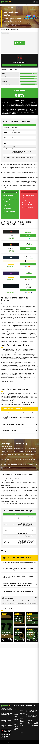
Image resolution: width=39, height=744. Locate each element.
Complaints (16, 726)
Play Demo (20, 43)
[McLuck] (10, 244)
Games (21, 725)
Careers (15, 724)
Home (2, 7)
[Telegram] (7, 737)
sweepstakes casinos (21, 339)
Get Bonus (28, 235)
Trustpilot (28, 728)
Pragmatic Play (18, 309)
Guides (21, 723)
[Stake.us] (10, 257)
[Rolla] (10, 231)
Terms (15, 712)
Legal (21, 729)
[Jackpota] (10, 286)
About (15, 707)
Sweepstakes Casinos (7, 7)
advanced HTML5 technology (8, 334)
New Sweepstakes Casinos (22, 713)
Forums (21, 718)
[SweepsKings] (6, 2)
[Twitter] (2, 734)
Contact (15, 716)
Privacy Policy (16, 714)
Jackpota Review (11, 289)
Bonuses (21, 716)
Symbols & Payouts (5, 4)
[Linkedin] (7, 734)
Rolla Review (11, 235)
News (21, 727)
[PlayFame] (10, 273)
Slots (12, 7)
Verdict (34, 4)
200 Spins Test (29, 4)
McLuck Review (11, 248)
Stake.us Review (11, 264)
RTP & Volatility (21, 4)
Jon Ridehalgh (7, 29)
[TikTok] (2, 737)
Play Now (19, 65)
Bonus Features (13, 4)
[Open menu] (37, 2)
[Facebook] (4, 734)
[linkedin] (36, 597)
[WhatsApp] (4, 737)
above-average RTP (31, 463)
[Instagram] (9, 734)
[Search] (34, 2)
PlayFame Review (11, 276)
